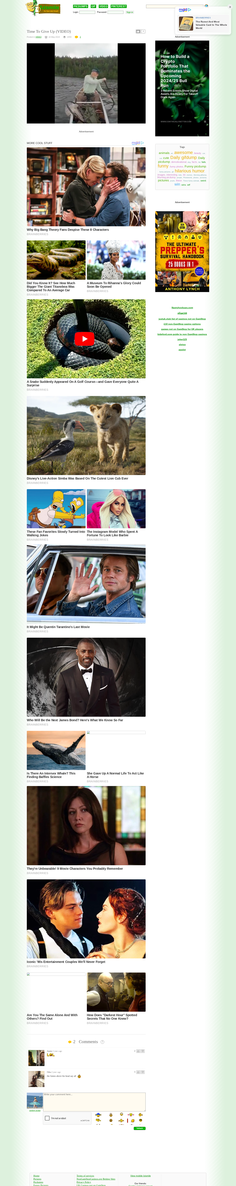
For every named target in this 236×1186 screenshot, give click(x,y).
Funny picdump (195, 166)
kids (180, 175)
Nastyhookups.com (182, 307)
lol (184, 175)
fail (199, 162)
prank (172, 181)
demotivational (178, 162)
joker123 (182, 339)
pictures (163, 180)
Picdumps (38, 1182)
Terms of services (85, 1175)
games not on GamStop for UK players (182, 329)
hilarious (183, 171)
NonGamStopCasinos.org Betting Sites (96, 1179)
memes (189, 175)
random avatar (35, 1110)
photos (196, 178)
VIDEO (103, 6)
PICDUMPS (80, 6)
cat (160, 158)
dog (189, 162)
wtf (188, 184)
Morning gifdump (200, 175)
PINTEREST (118, 6)
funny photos (176, 166)
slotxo (182, 344)
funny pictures (164, 172)
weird (203, 180)
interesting (171, 175)
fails (204, 162)
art (172, 153)
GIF (93, 6)
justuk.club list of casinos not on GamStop (182, 319)
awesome (183, 152)
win (177, 184)
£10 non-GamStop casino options (182, 324)
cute (166, 158)
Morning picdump (166, 177)
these (179, 180)
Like (138, 31)
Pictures (37, 1179)
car (203, 153)
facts (194, 162)
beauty (197, 153)
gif (173, 172)
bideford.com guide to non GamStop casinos (182, 334)
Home (36, 1175)
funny (163, 166)
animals (164, 153)
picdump (203, 178)
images (161, 175)
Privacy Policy (84, 1182)
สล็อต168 (182, 313)
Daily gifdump (183, 157)
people (179, 178)
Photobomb (187, 178)
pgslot (182, 349)
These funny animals (191, 181)
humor (198, 171)
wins (183, 184)
